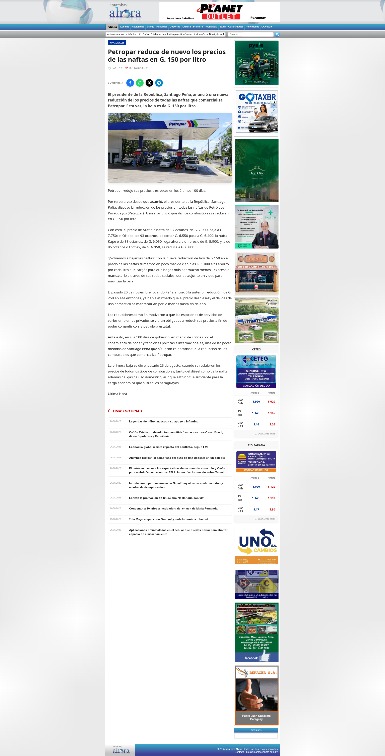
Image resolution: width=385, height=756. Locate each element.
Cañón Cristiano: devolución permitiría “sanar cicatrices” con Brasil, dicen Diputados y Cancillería (167, 34)
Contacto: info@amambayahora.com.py (256, 752)
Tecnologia (211, 26)
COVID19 (266, 26)
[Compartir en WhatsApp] (140, 83)
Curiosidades (235, 26)
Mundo (150, 26)
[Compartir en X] (149, 83)
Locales (124, 26)
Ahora (112, 27)
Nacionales (138, 26)
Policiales (161, 26)
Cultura (186, 26)
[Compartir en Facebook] (130, 83)
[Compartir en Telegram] (159, 83)
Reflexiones (252, 26)
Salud (223, 26)
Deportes (175, 26)
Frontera (198, 26)
